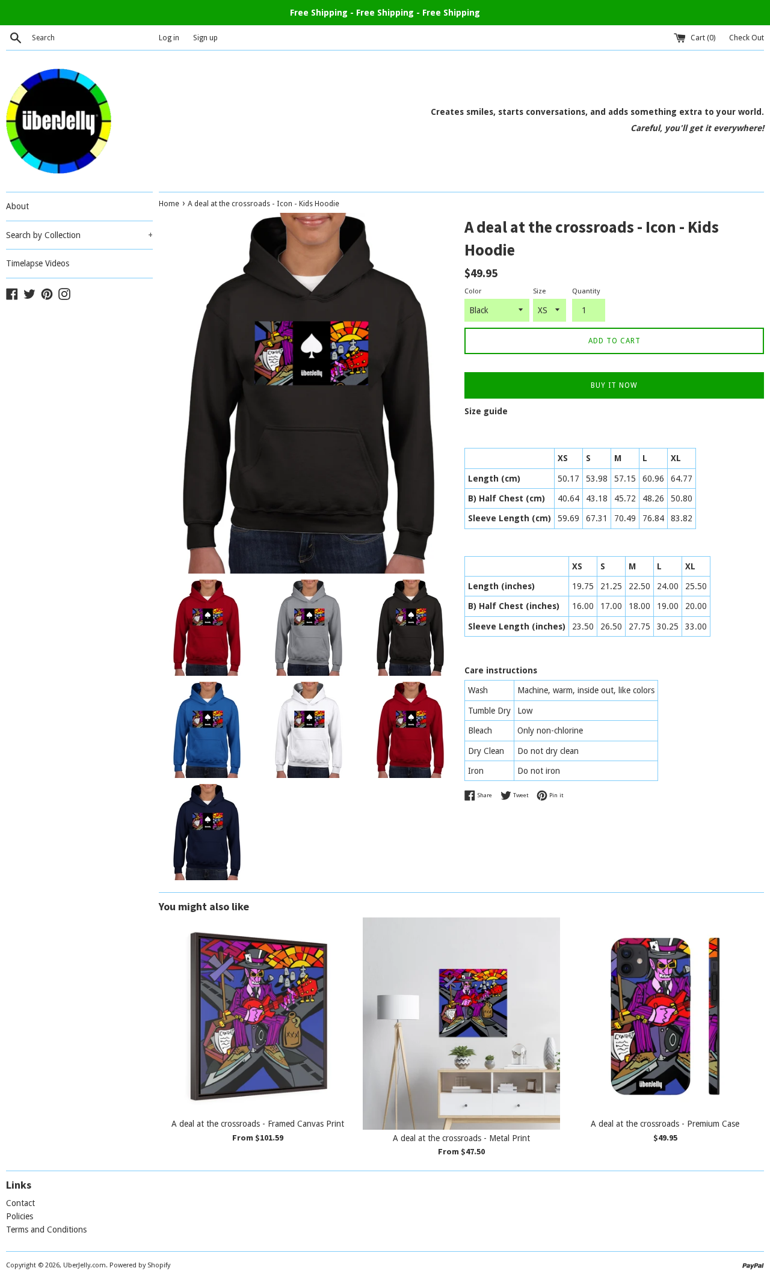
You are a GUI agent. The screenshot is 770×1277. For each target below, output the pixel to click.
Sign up (205, 37)
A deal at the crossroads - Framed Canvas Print (257, 1123)
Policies (19, 1216)
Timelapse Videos (37, 263)
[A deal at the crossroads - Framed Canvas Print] (258, 1016)
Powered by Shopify (139, 1265)
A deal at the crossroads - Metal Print (461, 1138)
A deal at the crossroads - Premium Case (665, 1123)
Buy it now (614, 385)
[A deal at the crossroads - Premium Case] (665, 1016)
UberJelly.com (84, 1265)
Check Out (746, 37)
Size (539, 291)
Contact (20, 1203)
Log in (169, 37)
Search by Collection (79, 235)
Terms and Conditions (46, 1229)
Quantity (586, 291)
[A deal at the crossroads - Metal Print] (462, 1023)
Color (472, 291)
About (17, 206)
